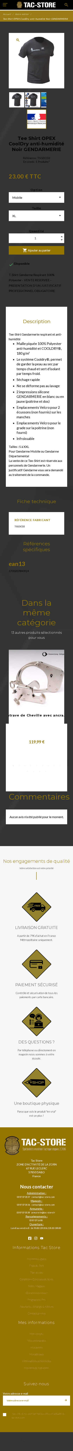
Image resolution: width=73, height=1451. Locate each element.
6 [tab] (42, 766)
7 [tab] (48, 766)
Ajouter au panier (37, 250)
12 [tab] (39, 771)
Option (37, 190)
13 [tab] (45, 771)
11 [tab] (34, 771)
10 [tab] (28, 771)
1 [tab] (13, 766)
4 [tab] (31, 766)
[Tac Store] (36, 5)
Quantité (36, 231)
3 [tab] (25, 766)
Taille (36, 208)
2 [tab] (19, 766)
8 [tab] (54, 766)
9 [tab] (60, 766)
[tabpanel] (37, 698)
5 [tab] (37, 766)
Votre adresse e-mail (15, 1393)
